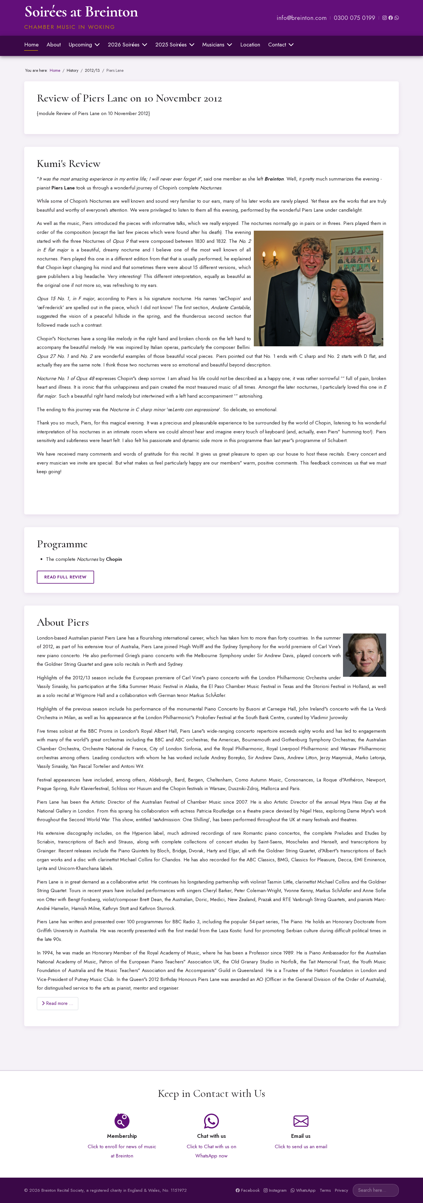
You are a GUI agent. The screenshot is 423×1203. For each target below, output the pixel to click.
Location (250, 44)
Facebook (250, 1190)
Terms (325, 1190)
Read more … (59, 1003)
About (54, 44)
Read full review (65, 577)
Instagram (278, 1190)
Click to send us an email (301, 1146)
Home (31, 44)
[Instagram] (384, 18)
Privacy (341, 1190)
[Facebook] (390, 18)
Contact (277, 44)
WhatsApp (306, 1190)
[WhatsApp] (397, 18)
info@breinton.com (302, 18)
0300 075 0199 (354, 18)
